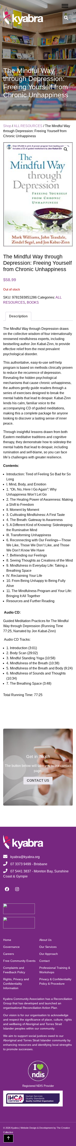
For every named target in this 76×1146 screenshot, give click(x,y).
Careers (8, 953)
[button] (65, 149)
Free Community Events (19, 960)
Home (7, 940)
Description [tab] (18, 316)
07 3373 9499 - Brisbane (28, 864)
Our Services (48, 947)
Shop (7, 126)
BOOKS (33, 302)
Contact (44, 960)
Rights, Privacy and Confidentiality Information (16, 983)
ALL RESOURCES (28, 126)
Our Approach (48, 953)
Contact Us (38, 780)
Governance (11, 947)
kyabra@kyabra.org (25, 857)
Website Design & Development (36, 1128)
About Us (45, 940)
